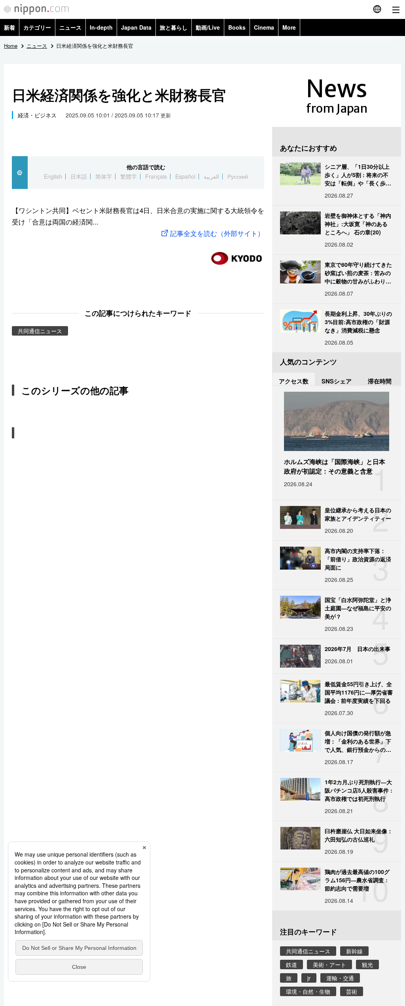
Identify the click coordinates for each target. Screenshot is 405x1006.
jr (308, 978)
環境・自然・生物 (308, 991)
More (289, 27)
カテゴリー (37, 27)
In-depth (101, 27)
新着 (9, 27)
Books (237, 27)
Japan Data (136, 27)
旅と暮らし (173, 27)
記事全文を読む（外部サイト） (217, 233)
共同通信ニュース (40, 331)
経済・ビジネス (37, 115)
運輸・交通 (340, 978)
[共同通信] (236, 255)
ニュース (70, 27)
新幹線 (354, 951)
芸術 (351, 991)
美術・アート (329, 964)
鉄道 (291, 964)
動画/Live (208, 27)
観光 (367, 964)
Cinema (264, 27)
